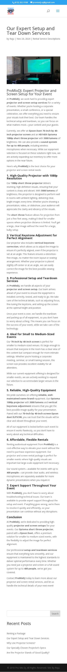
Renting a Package (16, 633)
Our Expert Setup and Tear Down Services (28, 638)
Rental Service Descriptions (46, 38)
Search (55, 613)
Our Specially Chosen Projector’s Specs (26, 647)
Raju (12, 38)
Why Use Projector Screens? (21, 642)
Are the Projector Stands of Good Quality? (28, 652)
